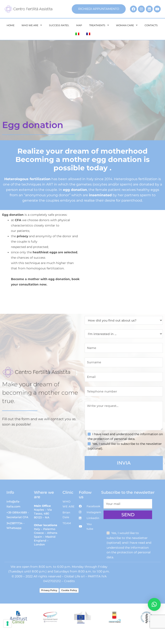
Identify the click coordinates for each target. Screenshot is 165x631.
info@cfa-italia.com (13, 504)
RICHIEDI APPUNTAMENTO (98, 9)
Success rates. (59, 25)
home (10, 25)
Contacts (151, 25)
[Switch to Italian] (77, 34)
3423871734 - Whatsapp (15, 525)
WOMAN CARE (125, 25)
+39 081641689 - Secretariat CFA (17, 515)
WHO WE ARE (29, 25)
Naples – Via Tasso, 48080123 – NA (43, 513)
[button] (154, 604)
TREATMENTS (97, 25)
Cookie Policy (69, 590)
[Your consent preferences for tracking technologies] (7, 623)
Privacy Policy (49, 590)
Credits (69, 581)
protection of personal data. (114, 439)
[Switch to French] (88, 34)
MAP (79, 25)
